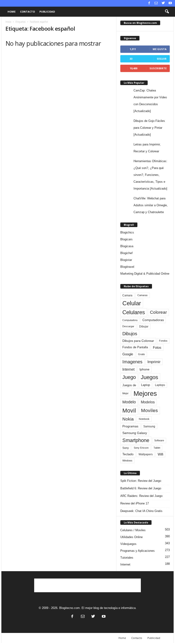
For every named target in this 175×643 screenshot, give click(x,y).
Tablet (157, 447)
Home (11, 11)
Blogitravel (127, 266)
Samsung (149, 426)
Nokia (128, 419)
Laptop (145, 385)
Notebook (144, 419)
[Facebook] (149, 3)
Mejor (125, 393)
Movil (129, 410)
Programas (130, 426)
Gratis (141, 354)
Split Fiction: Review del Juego (140, 480)
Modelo (129, 402)
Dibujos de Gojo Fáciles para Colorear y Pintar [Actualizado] (149, 127)
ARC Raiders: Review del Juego (141, 496)
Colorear (158, 312)
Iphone (144, 369)
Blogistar (126, 260)
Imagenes (132, 361)
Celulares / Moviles (133, 530)
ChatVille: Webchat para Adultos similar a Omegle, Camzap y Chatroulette (151, 205)
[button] (167, 12)
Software (159, 440)
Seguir (162, 58)
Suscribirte (158, 68)
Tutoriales (126, 557)
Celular (131, 303)
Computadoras (153, 320)
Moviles (149, 410)
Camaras (142, 295)
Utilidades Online (131, 537)
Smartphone (135, 440)
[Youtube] (170, 3)
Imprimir (153, 362)
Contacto (27, 11)
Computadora (129, 320)
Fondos (163, 340)
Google (127, 354)
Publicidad (47, 11)
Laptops (160, 385)
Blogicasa (126, 246)
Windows (127, 460)
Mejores (145, 393)
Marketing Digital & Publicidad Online (144, 273)
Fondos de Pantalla (135, 347)
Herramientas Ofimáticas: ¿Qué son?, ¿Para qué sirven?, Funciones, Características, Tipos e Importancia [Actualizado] (150, 174)
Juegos (149, 377)
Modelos (148, 402)
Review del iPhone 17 (134, 503)
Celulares (133, 312)
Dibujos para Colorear (138, 341)
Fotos (157, 347)
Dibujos (129, 333)
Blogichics (127, 232)
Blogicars (126, 239)
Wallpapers (146, 454)
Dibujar (143, 326)
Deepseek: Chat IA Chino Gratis (141, 511)
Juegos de (129, 385)
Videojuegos (128, 544)
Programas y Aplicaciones (137, 550)
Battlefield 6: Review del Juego (140, 488)
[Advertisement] (87, 585)
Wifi (160, 454)
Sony (125, 448)
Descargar (128, 326)
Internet (128, 369)
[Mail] (156, 3)
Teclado (128, 454)
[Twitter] (163, 3)
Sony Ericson (141, 447)
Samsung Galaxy (134, 433)
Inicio (8, 21)
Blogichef (126, 253)
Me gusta (160, 49)
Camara (127, 295)
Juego (129, 377)
